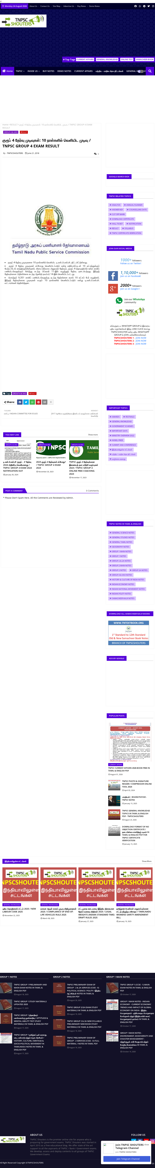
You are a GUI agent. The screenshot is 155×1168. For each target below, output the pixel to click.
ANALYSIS (116, 205)
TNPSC (19, 71)
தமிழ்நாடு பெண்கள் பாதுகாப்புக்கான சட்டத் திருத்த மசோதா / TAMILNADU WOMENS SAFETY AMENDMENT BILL (133, 913)
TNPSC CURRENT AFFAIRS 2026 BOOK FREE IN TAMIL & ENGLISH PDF (129, 769)
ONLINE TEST (127, 59)
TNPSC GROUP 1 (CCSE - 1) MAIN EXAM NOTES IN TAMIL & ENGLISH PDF (136, 987)
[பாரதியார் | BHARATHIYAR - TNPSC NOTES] (114, 801)
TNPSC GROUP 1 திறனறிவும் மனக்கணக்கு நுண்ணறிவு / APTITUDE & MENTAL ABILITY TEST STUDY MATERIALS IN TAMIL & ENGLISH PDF (31, 1019)
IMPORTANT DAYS (119, 431)
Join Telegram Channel (128, 1158)
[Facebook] (20, 402)
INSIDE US (33, 71)
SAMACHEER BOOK (144, 59)
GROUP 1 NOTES (119, 556)
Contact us (45, 6)
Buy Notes (81, 6)
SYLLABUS (129, 228)
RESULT (14, 124)
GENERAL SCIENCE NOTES (123, 532)
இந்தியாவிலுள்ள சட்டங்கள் (122, 449)
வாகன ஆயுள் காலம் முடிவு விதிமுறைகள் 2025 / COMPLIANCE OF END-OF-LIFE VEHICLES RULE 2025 (58, 911)
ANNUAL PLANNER (134, 205)
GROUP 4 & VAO (11, 132)
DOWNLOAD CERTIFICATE (123, 219)
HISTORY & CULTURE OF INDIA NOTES (128, 579)
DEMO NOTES (64, 71)
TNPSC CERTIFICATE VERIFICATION (126, 233)
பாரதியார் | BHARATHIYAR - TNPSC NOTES (134, 798)
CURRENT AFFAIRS (85, 59)
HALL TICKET (117, 223)
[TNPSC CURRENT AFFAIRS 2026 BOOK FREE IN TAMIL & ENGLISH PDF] (130, 742)
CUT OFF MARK (118, 214)
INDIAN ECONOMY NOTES (123, 584)
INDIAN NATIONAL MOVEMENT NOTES (128, 589)
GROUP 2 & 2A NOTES (121, 561)
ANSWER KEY (117, 209)
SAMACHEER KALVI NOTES (123, 598)
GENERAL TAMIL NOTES (122, 542)
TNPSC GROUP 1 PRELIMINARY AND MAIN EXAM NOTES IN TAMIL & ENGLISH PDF (30, 987)
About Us (34, 6)
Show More (147, 861)
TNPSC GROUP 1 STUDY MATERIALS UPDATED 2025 (30, 1003)
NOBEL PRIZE (117, 440)
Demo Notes (94, 6)
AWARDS (116, 417)
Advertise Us (69, 6)
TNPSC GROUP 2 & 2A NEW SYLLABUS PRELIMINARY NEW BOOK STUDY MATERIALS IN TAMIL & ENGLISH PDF (84, 1024)
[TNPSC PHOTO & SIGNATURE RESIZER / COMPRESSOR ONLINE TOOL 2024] (114, 785)
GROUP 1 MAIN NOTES (121, 551)
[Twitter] (26, 402)
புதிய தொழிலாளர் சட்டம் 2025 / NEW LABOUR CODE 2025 (19, 910)
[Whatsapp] (32, 402)
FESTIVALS (130, 417)
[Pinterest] (38, 402)
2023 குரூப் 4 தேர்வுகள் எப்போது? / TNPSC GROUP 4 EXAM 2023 (51, 464)
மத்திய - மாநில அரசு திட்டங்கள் (109, 71)
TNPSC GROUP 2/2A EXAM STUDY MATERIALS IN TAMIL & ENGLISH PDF (84, 1009)
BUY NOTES (48, 71)
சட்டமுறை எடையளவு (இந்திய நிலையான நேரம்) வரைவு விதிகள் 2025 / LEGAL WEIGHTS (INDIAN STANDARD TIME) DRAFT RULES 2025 (96, 913)
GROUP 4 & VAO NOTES (122, 575)
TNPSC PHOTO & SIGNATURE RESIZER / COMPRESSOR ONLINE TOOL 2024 (137, 784)
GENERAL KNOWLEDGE (107, 59)
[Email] (44, 402)
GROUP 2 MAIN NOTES (121, 565)
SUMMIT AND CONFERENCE (124, 445)
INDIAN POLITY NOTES (121, 593)
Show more (93, 434)
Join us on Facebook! (130, 276)
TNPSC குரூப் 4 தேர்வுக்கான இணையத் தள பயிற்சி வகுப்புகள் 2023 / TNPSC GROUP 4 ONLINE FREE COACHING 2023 (83, 467)
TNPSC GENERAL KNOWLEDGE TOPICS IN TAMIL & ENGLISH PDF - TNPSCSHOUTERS (136, 813)
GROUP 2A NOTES (139, 570)
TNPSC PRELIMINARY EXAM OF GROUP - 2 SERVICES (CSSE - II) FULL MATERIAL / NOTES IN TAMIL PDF (83, 1040)
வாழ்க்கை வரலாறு (118, 459)
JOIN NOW (141, 337)
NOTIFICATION (135, 223)
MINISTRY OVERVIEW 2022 (123, 435)
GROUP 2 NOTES (119, 570)
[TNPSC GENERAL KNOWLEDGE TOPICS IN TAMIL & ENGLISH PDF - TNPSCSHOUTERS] (114, 814)
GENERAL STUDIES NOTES (123, 537)
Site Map (57, 6)
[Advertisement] (100, 33)
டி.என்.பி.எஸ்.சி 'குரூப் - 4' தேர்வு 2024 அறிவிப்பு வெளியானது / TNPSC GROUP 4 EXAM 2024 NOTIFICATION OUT (17, 466)
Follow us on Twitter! (130, 263)
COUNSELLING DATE (138, 209)
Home (10, 71)
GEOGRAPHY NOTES (120, 546)
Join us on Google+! (130, 288)
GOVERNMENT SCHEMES (122, 426)
